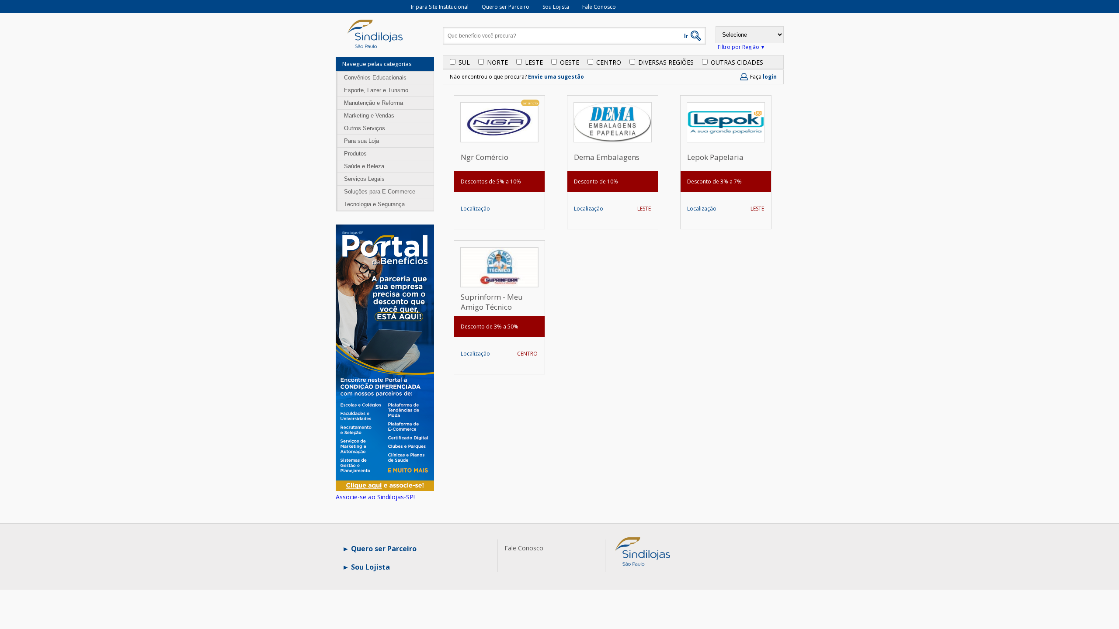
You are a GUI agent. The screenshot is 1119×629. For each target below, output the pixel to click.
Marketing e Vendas (369, 115)
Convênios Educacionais (375, 77)
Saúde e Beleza (364, 166)
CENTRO (608, 62)
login (770, 76)
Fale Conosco (599, 6)
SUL (464, 62)
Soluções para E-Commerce (379, 191)
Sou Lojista (555, 6)
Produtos (355, 153)
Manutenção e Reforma (373, 103)
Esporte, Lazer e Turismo (376, 90)
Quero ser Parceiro (505, 6)
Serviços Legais (364, 179)
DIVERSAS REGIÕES (666, 62)
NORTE (497, 62)
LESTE (534, 62)
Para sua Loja (361, 141)
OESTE (569, 62)
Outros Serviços (364, 128)
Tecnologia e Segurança (374, 204)
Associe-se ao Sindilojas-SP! (375, 497)
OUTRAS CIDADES (737, 62)
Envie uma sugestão (556, 76)
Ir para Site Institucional (440, 6)
